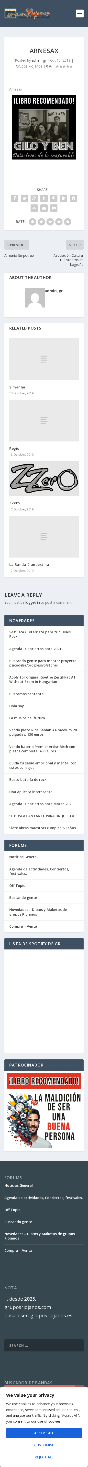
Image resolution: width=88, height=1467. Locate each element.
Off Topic (17, 885)
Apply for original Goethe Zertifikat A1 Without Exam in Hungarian (42, 679)
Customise (44, 1445)
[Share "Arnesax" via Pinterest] (54, 198)
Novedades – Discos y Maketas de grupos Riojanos (38, 911)
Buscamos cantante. (26, 694)
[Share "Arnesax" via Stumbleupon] (34, 208)
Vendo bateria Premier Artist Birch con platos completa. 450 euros (42, 748)
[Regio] (44, 420)
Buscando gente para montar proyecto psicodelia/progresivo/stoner (43, 662)
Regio (14, 448)
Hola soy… (18, 706)
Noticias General (23, 856)
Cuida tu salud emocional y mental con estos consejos (43, 765)
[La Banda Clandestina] (44, 537)
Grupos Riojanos (29, 66)
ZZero (14, 503)
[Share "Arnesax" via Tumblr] (44, 198)
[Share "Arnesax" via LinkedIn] (63, 198)
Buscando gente (23, 897)
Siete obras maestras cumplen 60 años (42, 828)
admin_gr (39, 60)
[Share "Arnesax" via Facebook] (15, 198)
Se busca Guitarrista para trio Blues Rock (40, 634)
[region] (44, 1427)
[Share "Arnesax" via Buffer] (73, 198)
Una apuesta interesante (30, 791)
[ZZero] (44, 478)
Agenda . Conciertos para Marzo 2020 (41, 803)
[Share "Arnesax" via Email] (44, 208)
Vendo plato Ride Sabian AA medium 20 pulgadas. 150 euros (43, 732)
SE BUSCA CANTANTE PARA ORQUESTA (41, 816)
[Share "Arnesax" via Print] (54, 208)
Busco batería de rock (27, 779)
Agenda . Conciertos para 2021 (35, 648)
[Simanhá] (44, 359)
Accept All (44, 1433)
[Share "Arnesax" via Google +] (34, 198)
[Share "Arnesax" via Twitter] (24, 198)
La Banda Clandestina (29, 564)
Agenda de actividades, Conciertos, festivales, (39, 871)
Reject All (44, 1457)
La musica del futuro (27, 718)
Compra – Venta (23, 926)
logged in (32, 602)
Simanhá (17, 387)
